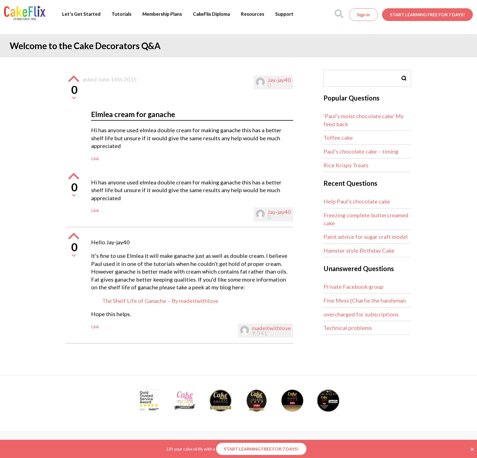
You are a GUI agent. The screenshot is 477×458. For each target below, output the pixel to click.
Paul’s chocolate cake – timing (361, 151)
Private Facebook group (353, 286)
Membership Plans (162, 14)
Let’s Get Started (81, 14)
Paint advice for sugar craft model (366, 236)
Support (284, 14)
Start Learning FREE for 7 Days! (427, 14)
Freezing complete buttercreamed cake (366, 219)
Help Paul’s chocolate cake (357, 201)
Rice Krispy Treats (346, 165)
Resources (252, 14)
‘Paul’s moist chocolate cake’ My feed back (364, 120)
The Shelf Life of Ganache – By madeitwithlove (160, 300)
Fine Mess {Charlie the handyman (365, 300)
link (95, 158)
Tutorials (121, 14)
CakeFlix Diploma (211, 14)
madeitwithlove (271, 328)
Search (404, 78)
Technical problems (348, 327)
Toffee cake (338, 137)
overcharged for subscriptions (361, 314)
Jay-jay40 (279, 79)
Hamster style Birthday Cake (359, 250)
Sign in (363, 14)
